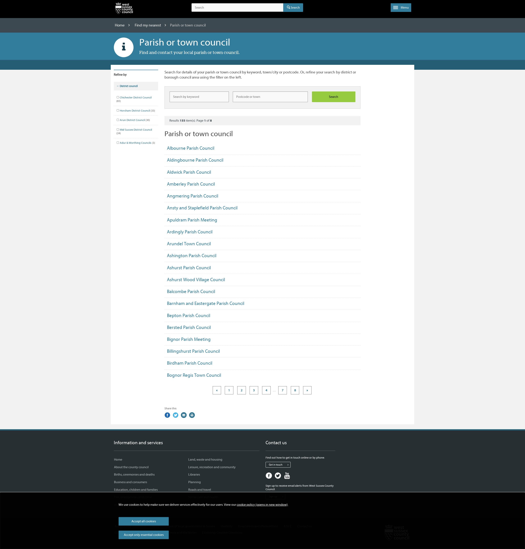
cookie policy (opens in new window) (262, 505)
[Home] (124, 9)
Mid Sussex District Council (134, 131)
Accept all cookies (143, 521)
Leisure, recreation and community (212, 467)
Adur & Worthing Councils (137, 143)
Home (120, 25)
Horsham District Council (137, 110)
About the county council (131, 467)
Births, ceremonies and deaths (134, 474)
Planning (194, 482)
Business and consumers (130, 482)
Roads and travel (199, 490)
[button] (401, 7)
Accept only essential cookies (144, 535)
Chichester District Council (134, 99)
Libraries (194, 474)
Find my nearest (148, 25)
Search (295, 7)
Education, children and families (136, 490)
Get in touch (275, 464)
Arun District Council (134, 120)
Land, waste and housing (205, 459)
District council (129, 86)
